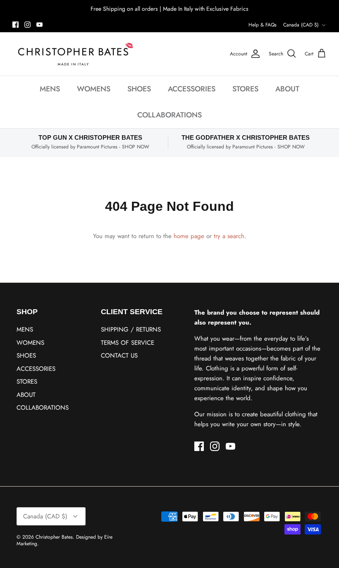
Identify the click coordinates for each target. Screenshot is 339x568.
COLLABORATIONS (169, 115)
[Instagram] (27, 24)
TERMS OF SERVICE (127, 342)
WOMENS (93, 89)
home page (189, 236)
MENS (50, 89)
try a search (229, 236)
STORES (245, 89)
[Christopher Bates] (74, 54)
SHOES (139, 89)
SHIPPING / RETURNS (131, 329)
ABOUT (287, 89)
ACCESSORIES (191, 89)
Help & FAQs (262, 25)
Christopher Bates (54, 537)
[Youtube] (39, 24)
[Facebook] (15, 24)
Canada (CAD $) (301, 25)
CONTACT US (119, 355)
